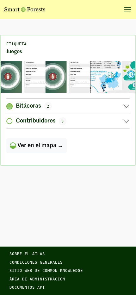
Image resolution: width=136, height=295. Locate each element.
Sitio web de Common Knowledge (46, 270)
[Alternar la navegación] (125, 9)
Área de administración (37, 279)
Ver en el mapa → (39, 145)
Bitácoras (32, 106)
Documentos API (27, 287)
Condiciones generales (36, 262)
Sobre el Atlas (27, 254)
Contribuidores (40, 121)
